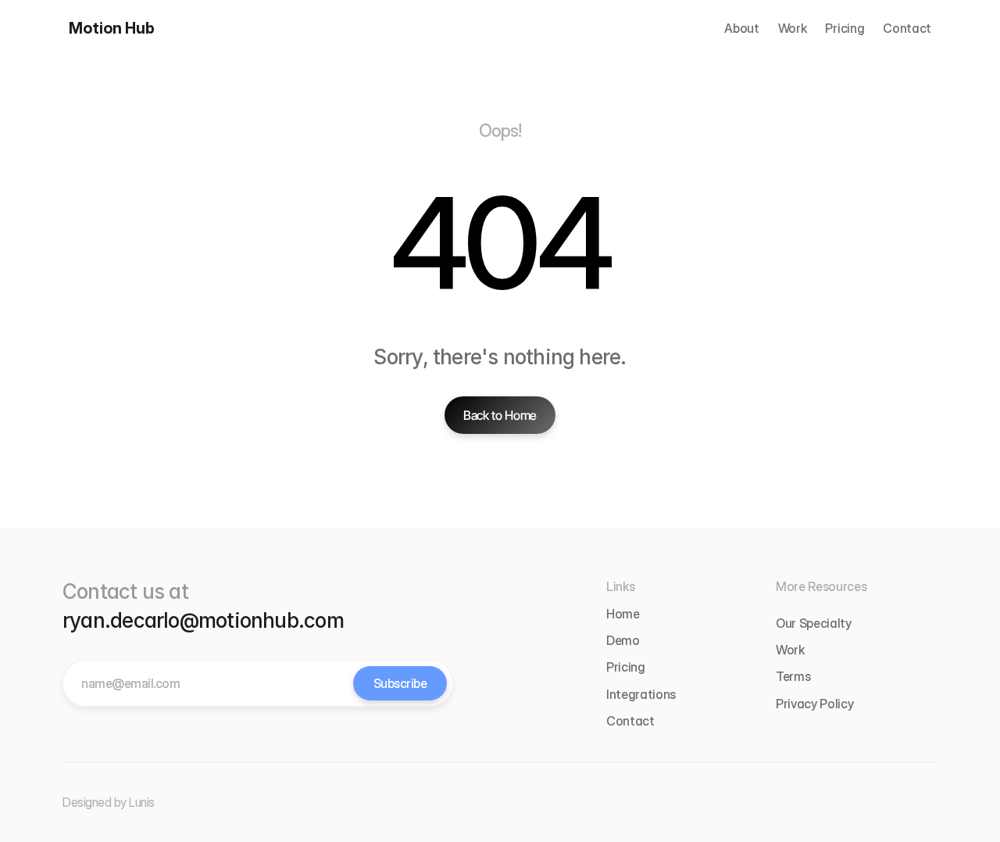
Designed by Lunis (108, 802)
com (324, 620)
